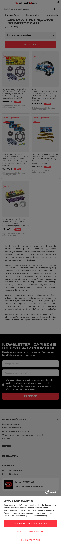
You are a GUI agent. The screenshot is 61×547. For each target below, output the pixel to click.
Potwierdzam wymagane (30, 532)
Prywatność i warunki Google (36, 515)
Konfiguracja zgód (30, 540)
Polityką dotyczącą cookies (15, 508)
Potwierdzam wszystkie (31, 524)
